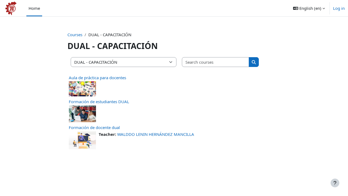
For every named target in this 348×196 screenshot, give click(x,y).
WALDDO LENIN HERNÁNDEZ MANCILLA (155, 134)
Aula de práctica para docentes (97, 77)
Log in (339, 8)
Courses (74, 34)
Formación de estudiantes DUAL (99, 101)
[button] (309, 8)
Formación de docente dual (94, 127)
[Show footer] (335, 183)
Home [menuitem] (34, 8)
